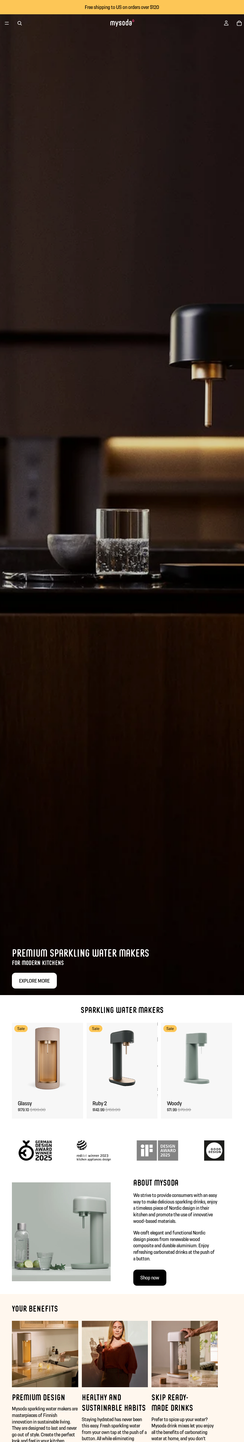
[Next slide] (76, 1058)
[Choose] (73, 1084)
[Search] (19, 23)
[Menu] (7, 23)
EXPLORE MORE (34, 980)
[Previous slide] (18, 1058)
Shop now (149, 1277)
